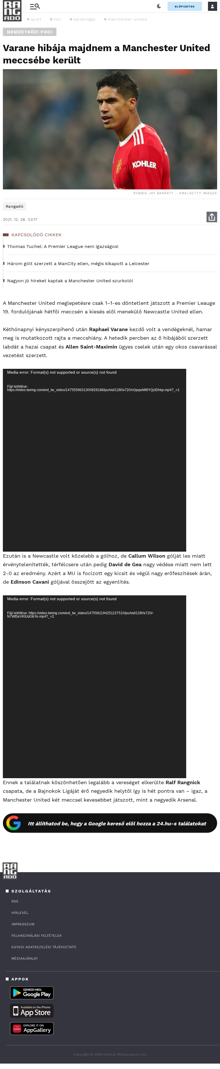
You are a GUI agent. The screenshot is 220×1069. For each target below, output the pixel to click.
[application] (94, 460)
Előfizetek (185, 6)
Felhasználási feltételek (36, 936)
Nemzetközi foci (29, 32)
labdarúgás (84, 19)
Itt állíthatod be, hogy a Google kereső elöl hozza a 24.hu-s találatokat (117, 823)
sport (36, 19)
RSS (14, 901)
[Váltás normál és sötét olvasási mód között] (159, 6)
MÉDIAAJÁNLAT (24, 958)
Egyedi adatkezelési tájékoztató (43, 947)
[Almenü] (35, 6)
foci (57, 19)
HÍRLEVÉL (19, 913)
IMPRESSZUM (22, 924)
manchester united (127, 19)
